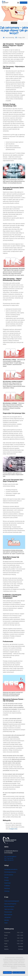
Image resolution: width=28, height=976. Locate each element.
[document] (14, 488)
